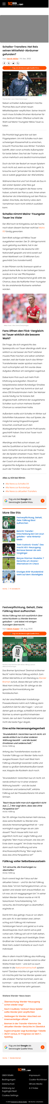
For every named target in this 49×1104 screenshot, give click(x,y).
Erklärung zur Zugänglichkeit (9, 1090)
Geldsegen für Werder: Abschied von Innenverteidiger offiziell (22, 1018)
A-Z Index (33, 1088)
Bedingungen (8, 1079)
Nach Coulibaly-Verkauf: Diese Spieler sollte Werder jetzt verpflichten (23, 1010)
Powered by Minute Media (19, 1102)
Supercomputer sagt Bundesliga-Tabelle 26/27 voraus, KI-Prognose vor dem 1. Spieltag (25, 1033)
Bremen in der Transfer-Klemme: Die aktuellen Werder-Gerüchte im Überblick (24, 1025)
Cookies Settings (10, 1095)
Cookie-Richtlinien (38, 1079)
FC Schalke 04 (15, 589)
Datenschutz (8, 1083)
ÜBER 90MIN (7, 1075)
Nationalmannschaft (26, 967)
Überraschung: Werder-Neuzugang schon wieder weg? (22, 1003)
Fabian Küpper (13, 628)
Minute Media (35, 1083)
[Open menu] (4, 3)
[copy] (18, 63)
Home (5, 589)
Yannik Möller (12, 58)
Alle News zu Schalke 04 (17, 483)
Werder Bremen (15, 1058)
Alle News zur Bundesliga (18, 487)
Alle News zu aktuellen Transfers (21, 491)
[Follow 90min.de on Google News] (42, 501)
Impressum (34, 1075)
